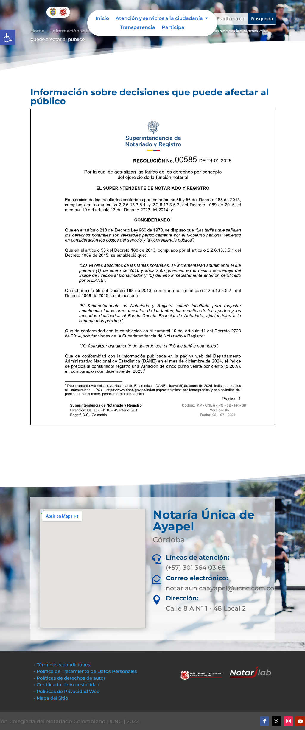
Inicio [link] (102, 18)
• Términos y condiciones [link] (62, 664)
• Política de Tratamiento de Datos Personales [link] (85, 671)
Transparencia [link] (137, 27)
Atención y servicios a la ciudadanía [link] (159, 18)
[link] (7, 37)
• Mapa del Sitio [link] (51, 698)
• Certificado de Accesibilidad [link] (66, 684)
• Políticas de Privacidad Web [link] (66, 691)
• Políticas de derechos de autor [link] (69, 678)
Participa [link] (173, 27)
